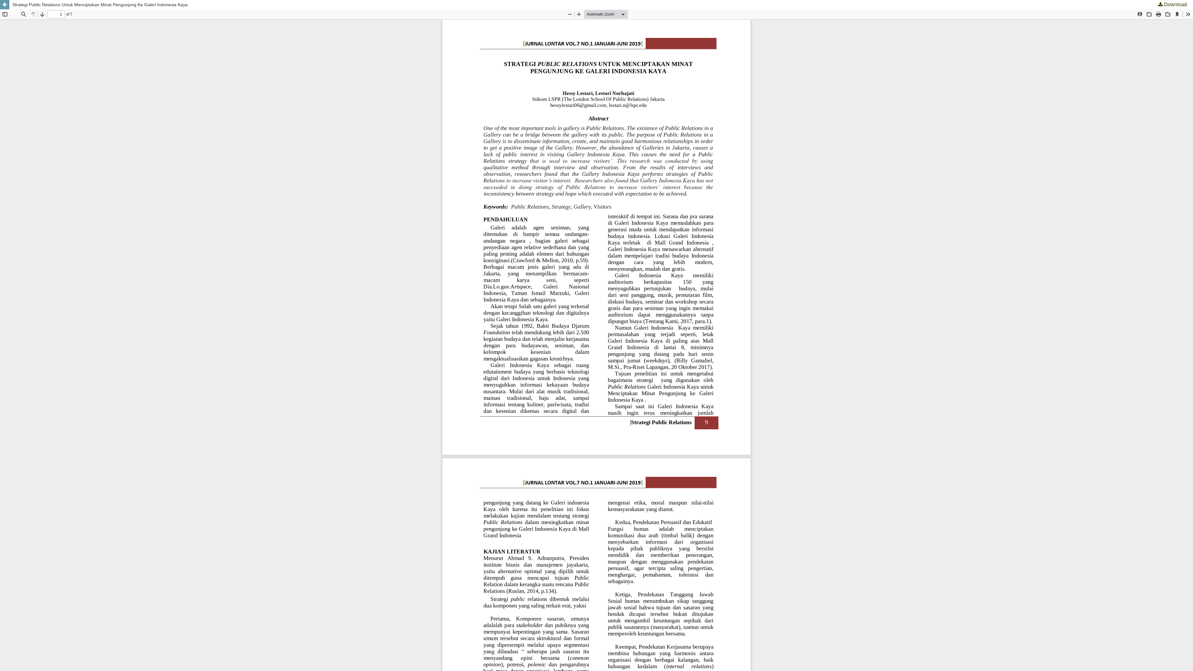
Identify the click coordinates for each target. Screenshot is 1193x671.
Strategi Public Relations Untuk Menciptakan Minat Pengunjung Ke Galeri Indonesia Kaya (100, 4)
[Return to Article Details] (4, 4)
